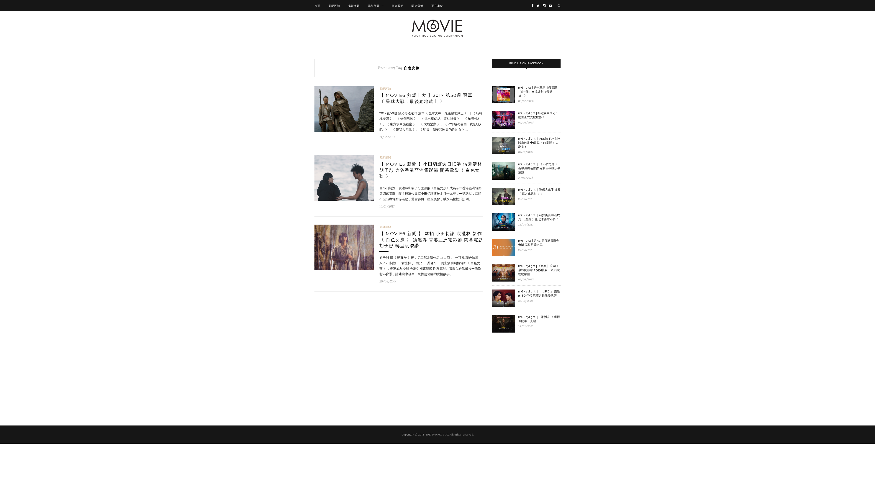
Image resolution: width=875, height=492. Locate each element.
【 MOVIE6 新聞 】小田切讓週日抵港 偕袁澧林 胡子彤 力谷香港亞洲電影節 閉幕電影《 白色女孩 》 (430, 170)
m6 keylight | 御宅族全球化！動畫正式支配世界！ (538, 115)
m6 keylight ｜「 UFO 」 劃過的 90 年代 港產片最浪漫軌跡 (539, 293)
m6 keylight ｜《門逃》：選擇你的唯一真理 (539, 319)
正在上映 (437, 5)
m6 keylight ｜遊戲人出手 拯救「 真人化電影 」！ (539, 191)
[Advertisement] (530, 373)
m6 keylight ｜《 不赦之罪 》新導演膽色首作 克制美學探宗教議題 (539, 168)
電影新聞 (374, 5)
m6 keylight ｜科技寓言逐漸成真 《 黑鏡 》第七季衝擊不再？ (539, 217)
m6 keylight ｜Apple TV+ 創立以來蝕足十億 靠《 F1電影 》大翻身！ (539, 143)
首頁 (317, 5)
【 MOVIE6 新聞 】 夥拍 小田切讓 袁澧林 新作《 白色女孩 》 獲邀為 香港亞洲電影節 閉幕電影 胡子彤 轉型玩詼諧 (431, 239)
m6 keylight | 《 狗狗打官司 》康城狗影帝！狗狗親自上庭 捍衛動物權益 (539, 270)
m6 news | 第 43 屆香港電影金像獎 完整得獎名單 (538, 242)
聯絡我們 (398, 5)
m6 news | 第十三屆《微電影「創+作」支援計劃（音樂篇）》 (537, 91)
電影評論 (334, 5)
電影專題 (354, 5)
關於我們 (417, 5)
